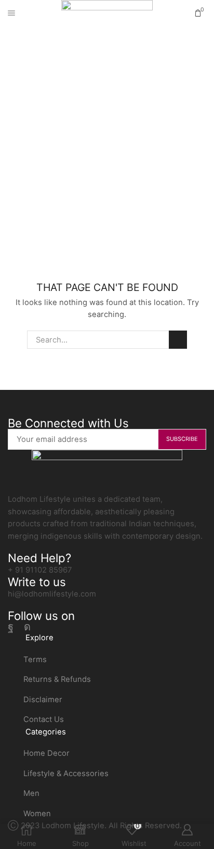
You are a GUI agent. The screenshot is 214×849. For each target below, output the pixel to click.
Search (177, 339)
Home (88, 92)
